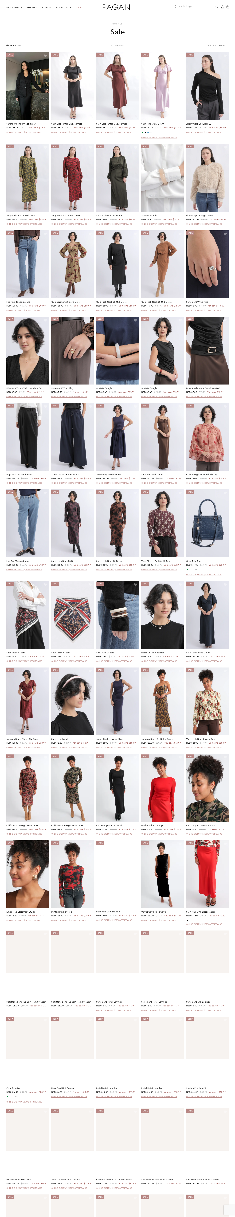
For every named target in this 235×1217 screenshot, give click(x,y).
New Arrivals (14, 7)
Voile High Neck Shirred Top (200, 739)
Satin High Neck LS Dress (64, 561)
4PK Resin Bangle (105, 653)
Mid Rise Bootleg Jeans (18, 302)
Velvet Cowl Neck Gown (154, 912)
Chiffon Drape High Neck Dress (22, 825)
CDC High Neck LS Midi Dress (111, 302)
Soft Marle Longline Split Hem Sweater (26, 1002)
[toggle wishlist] (45, 56)
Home (114, 24)
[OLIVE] (142, 132)
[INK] (148, 132)
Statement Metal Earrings (109, 1002)
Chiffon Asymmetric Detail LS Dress (114, 1180)
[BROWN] (193, 569)
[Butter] (190, 920)
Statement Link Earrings (198, 1002)
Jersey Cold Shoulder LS (198, 124)
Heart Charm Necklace (152, 653)
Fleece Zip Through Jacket (199, 216)
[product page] (27, 86)
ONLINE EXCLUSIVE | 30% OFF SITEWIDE (24, 132)
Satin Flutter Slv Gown (152, 124)
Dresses (32, 7)
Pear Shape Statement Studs (200, 825)
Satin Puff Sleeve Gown (198, 653)
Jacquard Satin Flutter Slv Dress (22, 739)
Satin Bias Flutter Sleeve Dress (66, 124)
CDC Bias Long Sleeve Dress (65, 302)
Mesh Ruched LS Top (152, 825)
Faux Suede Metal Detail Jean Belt (203, 388)
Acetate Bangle (149, 216)
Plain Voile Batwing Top (108, 912)
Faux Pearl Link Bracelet (63, 1088)
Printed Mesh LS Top (61, 912)
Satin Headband (59, 739)
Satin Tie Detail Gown (152, 475)
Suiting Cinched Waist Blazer (20, 124)
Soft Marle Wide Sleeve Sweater (157, 1180)
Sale (78, 7)
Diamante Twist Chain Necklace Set (24, 388)
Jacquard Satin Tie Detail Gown (157, 739)
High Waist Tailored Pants (19, 475)
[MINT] (187, 569)
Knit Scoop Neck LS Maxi (109, 825)
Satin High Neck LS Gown (109, 216)
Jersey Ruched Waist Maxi (109, 739)
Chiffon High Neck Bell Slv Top (201, 475)
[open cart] (228, 7)
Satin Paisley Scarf (15, 653)
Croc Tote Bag (193, 561)
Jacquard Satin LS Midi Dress (20, 216)
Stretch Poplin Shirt (196, 1088)
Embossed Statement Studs (20, 912)
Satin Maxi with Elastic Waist (200, 912)
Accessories (63, 7)
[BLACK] (145, 132)
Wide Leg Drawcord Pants (64, 475)
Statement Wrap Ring (197, 302)
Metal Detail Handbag (107, 1088)
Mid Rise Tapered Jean (17, 561)
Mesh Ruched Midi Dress (18, 1180)
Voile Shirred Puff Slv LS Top (155, 561)
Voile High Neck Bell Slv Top (65, 1180)
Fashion (46, 7)
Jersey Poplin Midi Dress (108, 475)
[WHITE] (190, 569)
